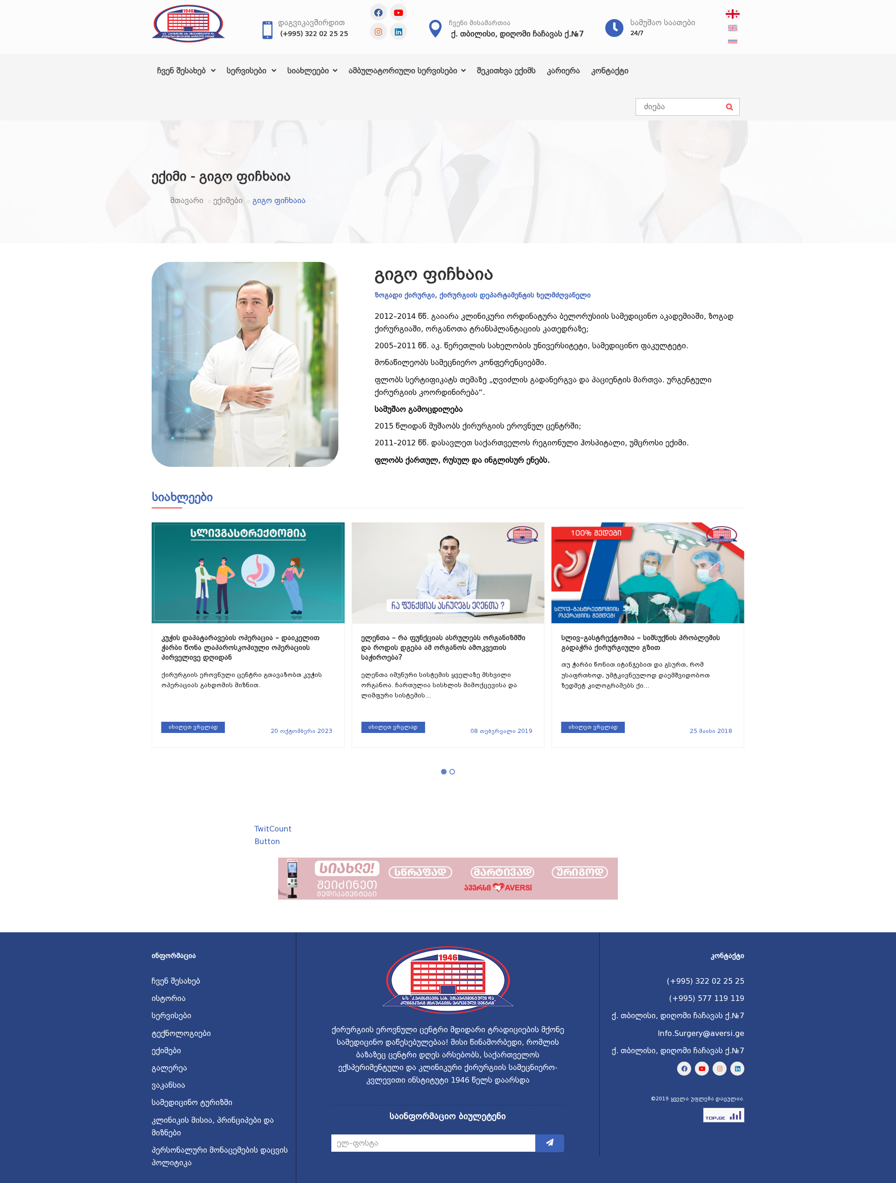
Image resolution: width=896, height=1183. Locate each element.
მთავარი (186, 200)
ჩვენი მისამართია (480, 23)
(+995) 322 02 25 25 (314, 33)
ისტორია (169, 998)
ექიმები (228, 200)
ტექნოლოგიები (181, 1033)
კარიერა (563, 70)
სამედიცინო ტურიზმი (192, 1102)
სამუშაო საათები (662, 22)
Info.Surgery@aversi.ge (701, 1033)
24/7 (637, 32)
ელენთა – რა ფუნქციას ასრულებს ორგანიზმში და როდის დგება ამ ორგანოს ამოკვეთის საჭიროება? (243, 648)
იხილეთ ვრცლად (193, 727)
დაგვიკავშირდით (311, 22)
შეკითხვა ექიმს (506, 70)
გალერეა (169, 1067)
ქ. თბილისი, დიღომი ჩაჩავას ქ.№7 (517, 33)
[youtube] (398, 12)
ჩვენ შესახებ (182, 70)
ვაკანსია (168, 1085)
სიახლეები (309, 70)
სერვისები (248, 70)
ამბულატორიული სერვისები (404, 70)
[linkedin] (398, 31)
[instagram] (378, 31)
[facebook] (378, 12)
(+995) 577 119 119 (706, 998)
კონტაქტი (610, 70)
